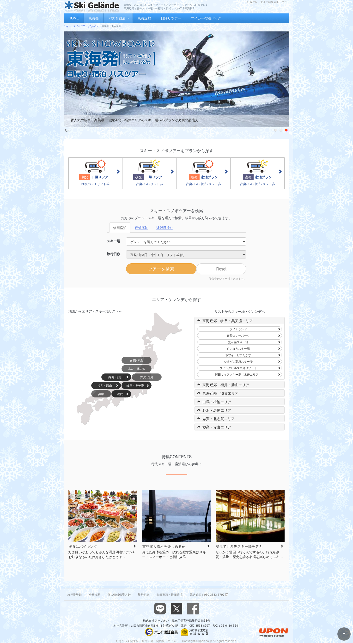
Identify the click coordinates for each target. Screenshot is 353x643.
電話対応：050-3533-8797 (207, 594)
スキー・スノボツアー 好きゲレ (81, 26)
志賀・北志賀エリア (218, 418)
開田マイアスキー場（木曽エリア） (238, 374)
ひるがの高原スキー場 (238, 361)
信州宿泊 (120, 227)
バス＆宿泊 (117, 18)
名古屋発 (147, 641)
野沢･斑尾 (146, 377)
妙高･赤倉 (136, 360)
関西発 (160, 641)
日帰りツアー (171, 18)
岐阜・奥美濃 (135, 385)
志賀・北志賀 (136, 369)
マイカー (173, 641)
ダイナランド (238, 329)
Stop (68, 130)
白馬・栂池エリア (216, 401)
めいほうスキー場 (238, 348)
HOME (74, 18)
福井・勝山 (104, 385)
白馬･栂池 (114, 377)
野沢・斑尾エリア (216, 410)
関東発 (134, 641)
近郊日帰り (164, 227)
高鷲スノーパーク (238, 335)
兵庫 (101, 394)
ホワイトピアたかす (238, 355)
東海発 (94, 18)
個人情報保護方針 (119, 594)
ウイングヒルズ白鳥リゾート (238, 368)
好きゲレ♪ (122, 641)
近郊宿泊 (141, 227)
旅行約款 (143, 594)
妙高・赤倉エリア (216, 426)
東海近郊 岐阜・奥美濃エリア (227, 320)
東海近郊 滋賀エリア (220, 393)
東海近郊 (144, 18)
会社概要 (94, 594)
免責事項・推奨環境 (170, 594)
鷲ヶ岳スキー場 (238, 342)
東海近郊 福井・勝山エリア (225, 384)
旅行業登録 (74, 594)
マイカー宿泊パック (206, 18)
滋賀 (120, 394)
